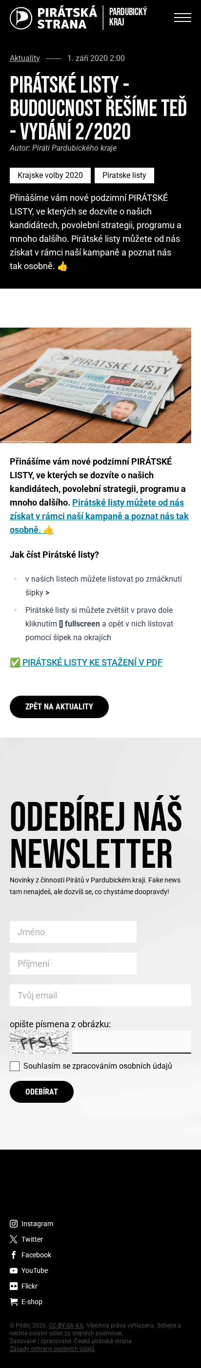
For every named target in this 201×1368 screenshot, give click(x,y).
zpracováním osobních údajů (122, 1066)
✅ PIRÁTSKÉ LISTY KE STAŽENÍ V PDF (86, 662)
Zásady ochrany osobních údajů (52, 1349)
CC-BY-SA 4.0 (66, 1325)
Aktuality (25, 58)
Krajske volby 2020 (50, 175)
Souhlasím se (97, 1066)
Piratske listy (124, 175)
